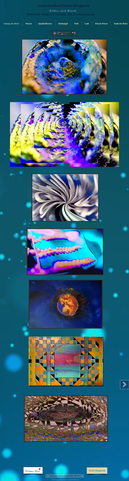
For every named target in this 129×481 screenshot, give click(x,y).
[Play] (54, 33)
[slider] (75, 32)
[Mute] (73, 32)
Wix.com (76, 480)
